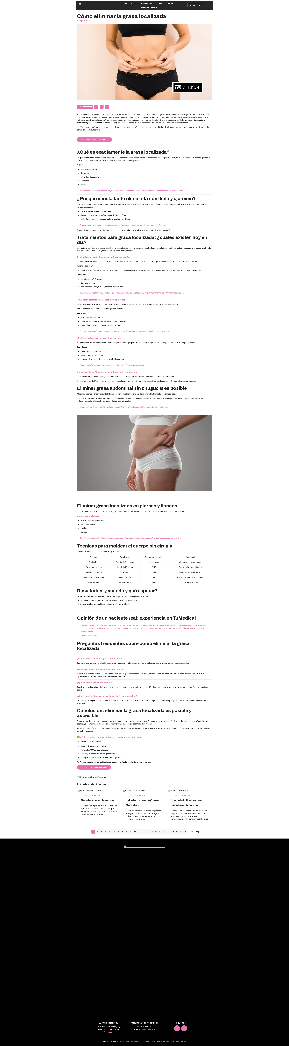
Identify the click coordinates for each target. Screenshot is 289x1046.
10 (131, 831)
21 (177, 831)
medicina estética (87, 248)
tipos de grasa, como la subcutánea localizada (129, 127)
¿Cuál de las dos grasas (138, 230)
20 (173, 831)
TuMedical (96, 381)
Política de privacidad (160, 1041)
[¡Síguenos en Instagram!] (205, 5)
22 (181, 831)
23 (185, 831)
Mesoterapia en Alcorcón (97, 800)
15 (152, 831)
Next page (195, 831)
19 (168, 831)
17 (160, 831)
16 (156, 831)
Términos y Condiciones (140, 1041)
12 (139, 831)
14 (148, 831)
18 (164, 831)
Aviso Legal (124, 1041)
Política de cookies (178, 1041)
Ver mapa (108, 1032)
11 (135, 831)
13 (143, 831)
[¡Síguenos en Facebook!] (208, 5)
